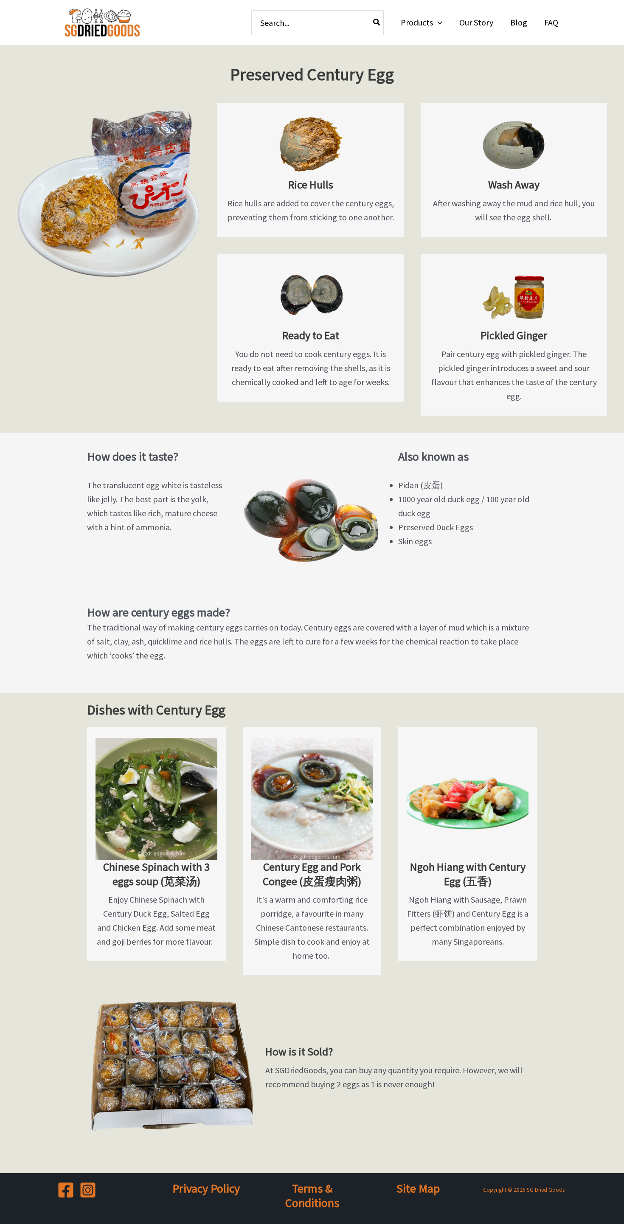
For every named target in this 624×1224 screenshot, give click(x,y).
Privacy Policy (206, 1188)
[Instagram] (87, 1190)
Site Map (418, 1188)
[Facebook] (65, 1190)
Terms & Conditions (312, 1195)
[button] (437, 22)
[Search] (376, 23)
